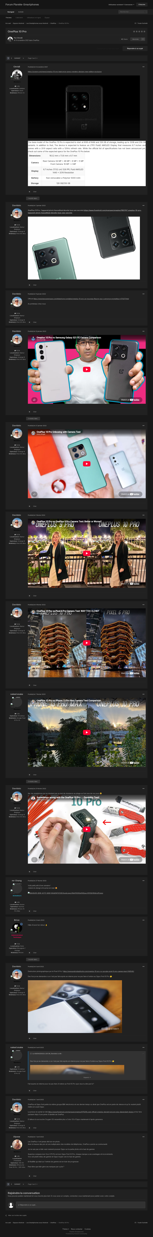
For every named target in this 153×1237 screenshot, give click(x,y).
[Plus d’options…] (143, 67)
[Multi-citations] (29, 191)
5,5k (18, 714)
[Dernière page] (23, 58)
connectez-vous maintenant (80, 1196)
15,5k (18, 225)
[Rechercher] (144, 12)
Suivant (17, 58)
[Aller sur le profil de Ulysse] (17, 1145)
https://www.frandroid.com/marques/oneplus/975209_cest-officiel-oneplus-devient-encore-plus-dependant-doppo (91, 1112)
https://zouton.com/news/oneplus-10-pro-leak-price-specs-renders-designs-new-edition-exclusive (65, 72)
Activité (20, 12)
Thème (65, 1229)
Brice (16, 920)
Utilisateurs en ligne (34, 17)
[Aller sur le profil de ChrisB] (10, 39)
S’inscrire (142, 4)
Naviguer (11, 12)
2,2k (18, 86)
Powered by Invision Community (76, 1234)
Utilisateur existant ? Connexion (121, 4)
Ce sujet (136, 12)
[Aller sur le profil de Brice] (17, 928)
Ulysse (16, 1137)
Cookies (88, 1229)
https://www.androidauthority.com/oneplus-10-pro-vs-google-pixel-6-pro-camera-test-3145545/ (98, 971)
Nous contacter (76, 1229)
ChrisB (20, 38)
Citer (35, 191)
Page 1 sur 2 (32, 58)
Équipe (47, 17)
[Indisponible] (65, 893)
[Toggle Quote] (31, 1053)
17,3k (18, 944)
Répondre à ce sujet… (28, 1205)
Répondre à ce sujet (135, 48)
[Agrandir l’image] (84, 107)
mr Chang (17, 880)
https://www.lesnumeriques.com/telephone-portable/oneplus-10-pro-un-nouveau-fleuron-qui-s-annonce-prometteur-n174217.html (81, 299)
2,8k (18, 1156)
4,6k (18, 902)
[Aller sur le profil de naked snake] (17, 702)
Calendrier (19, 17)
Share (125, 39)
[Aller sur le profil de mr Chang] (17, 888)
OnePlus (36, 40)
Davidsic (16, 205)
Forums (9, 17)
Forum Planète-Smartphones (22, 4)
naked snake (16, 694)
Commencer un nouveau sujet (108, 48)
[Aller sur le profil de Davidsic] (17, 213)
